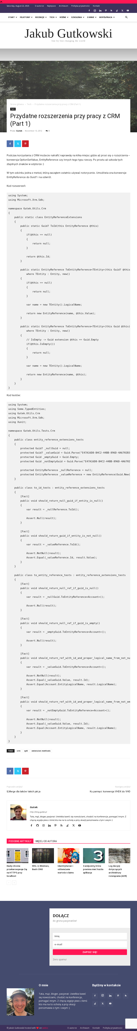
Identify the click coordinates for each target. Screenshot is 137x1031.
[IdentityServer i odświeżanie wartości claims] (68, 855)
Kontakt (96, 6)
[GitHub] (38, 826)
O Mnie (90, 17)
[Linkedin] (100, 10)
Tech (51, 17)
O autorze (39, 6)
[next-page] (14, 883)
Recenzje (39, 17)
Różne (63, 17)
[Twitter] (122, 10)
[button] (126, 17)
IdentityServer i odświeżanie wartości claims (66, 869)
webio (45, 1027)
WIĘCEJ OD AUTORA (46, 841)
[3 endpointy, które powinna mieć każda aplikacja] (94, 855)
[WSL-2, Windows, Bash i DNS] (43, 855)
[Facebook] (89, 10)
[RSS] (111, 10)
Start (11, 17)
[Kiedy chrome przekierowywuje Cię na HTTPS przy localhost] (17, 855)
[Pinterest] (105, 10)
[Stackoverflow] (116, 10)
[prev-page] (9, 883)
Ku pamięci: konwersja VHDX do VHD (110, 791)
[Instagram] (94, 10)
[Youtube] (127, 10)
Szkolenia (76, 17)
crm (18, 750)
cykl (26, 750)
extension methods (41, 750)
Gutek (19, 130)
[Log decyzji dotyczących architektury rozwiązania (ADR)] (119, 855)
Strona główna (17, 104)
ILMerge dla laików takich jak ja (23, 791)
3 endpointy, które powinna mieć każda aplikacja (93, 869)
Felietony (25, 17)
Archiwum (63, 6)
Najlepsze (51, 6)
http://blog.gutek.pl (38, 812)
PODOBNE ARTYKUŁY (20, 841)
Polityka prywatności (80, 6)
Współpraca (105, 17)
